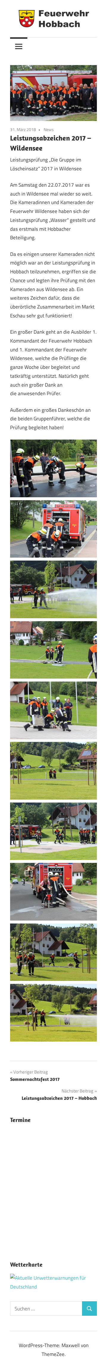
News (49, 129)
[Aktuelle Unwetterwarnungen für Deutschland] (53, 1287)
